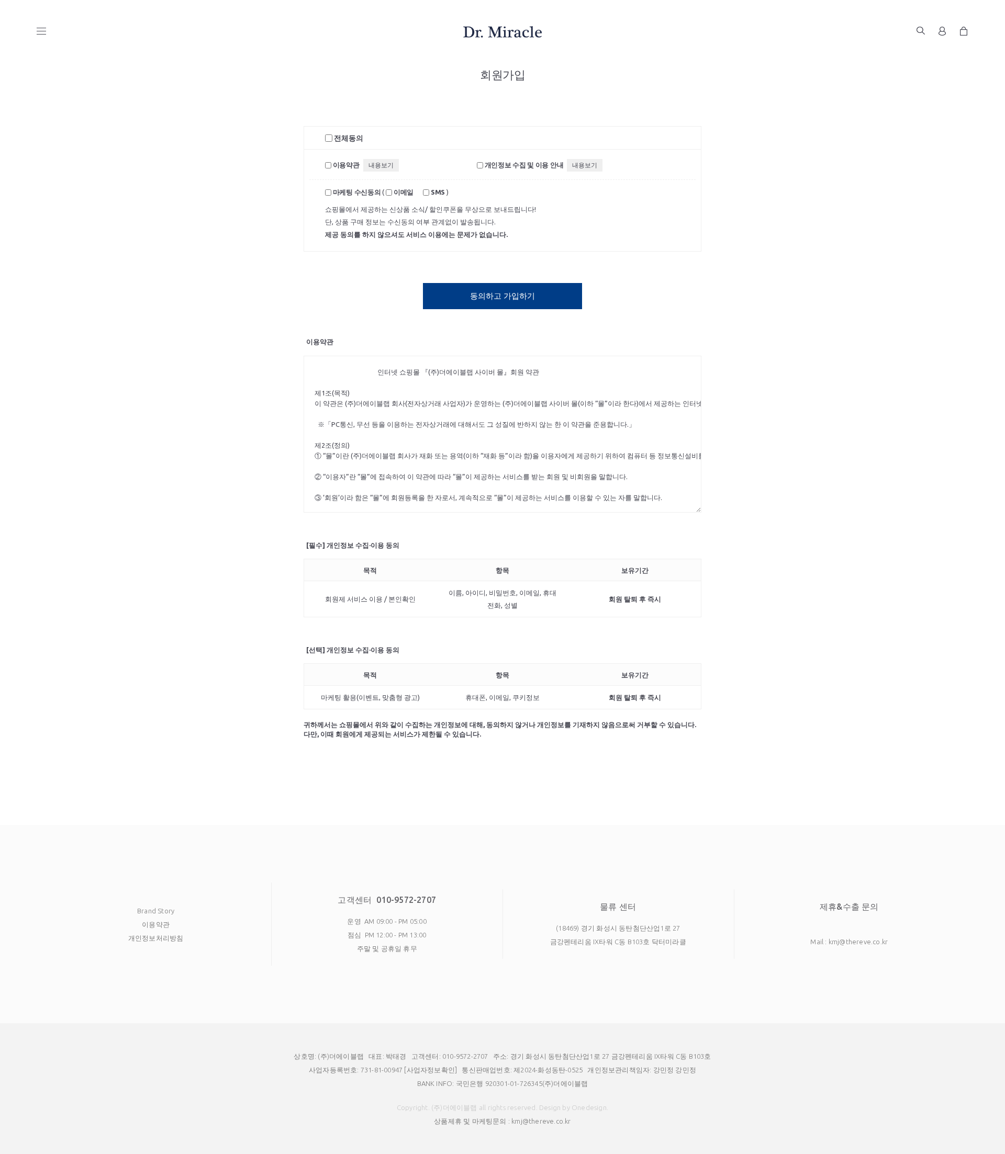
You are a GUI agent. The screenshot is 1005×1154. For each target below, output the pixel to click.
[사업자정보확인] (430, 1069)
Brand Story (155, 910)
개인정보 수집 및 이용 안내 (523, 164)
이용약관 (345, 164)
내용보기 (381, 165)
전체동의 (347, 138)
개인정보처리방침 (156, 938)
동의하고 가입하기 (502, 295)
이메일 (403, 192)
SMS (437, 192)
